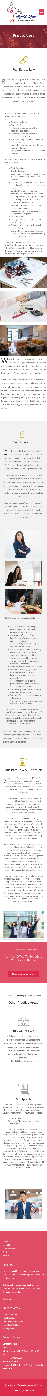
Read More (7, 1299)
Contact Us (7, 1252)
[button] (23, 974)
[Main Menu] (41, 12)
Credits (39, 1385)
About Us (7, 1245)
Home (5, 1241)
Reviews (6, 1256)
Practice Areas (9, 1249)
